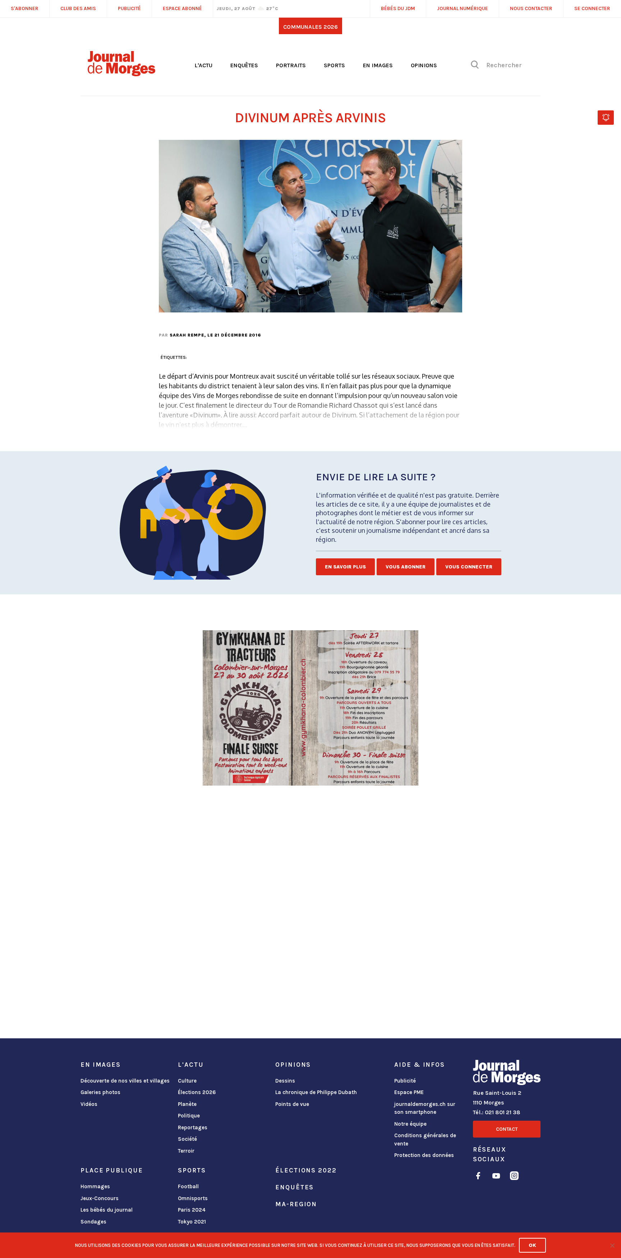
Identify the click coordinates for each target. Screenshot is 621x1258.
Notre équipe (410, 1124)
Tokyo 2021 (192, 1221)
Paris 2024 (192, 1210)
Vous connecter (468, 567)
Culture (187, 1081)
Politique (189, 1115)
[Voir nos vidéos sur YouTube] (496, 1177)
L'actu (203, 65)
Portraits (291, 65)
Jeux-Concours (99, 1198)
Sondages (93, 1221)
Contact (507, 1129)
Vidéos (88, 1104)
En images (378, 65)
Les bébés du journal (106, 1210)
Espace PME (409, 1092)
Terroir (186, 1151)
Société (187, 1139)
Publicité (405, 1081)
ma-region (296, 1204)
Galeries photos (100, 1092)
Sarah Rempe (187, 335)
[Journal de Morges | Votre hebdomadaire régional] (121, 74)
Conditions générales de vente (425, 1139)
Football (188, 1186)
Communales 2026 (310, 26)
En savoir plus (345, 567)
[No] (612, 1245)
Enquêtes (244, 65)
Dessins (285, 1081)
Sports (334, 65)
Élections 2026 (197, 1092)
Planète (187, 1104)
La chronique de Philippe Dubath (316, 1092)
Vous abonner (406, 567)
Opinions (424, 65)
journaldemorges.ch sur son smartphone (424, 1108)
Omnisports (193, 1198)
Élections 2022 (305, 1170)
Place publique (111, 1170)
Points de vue (292, 1104)
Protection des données (424, 1155)
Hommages (95, 1186)
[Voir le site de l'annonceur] (310, 708)
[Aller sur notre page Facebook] (478, 1177)
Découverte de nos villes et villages (125, 1081)
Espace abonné (182, 8)
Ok (532, 1245)
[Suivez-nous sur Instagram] (514, 1176)
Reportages (192, 1127)
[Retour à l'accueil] (506, 1074)
